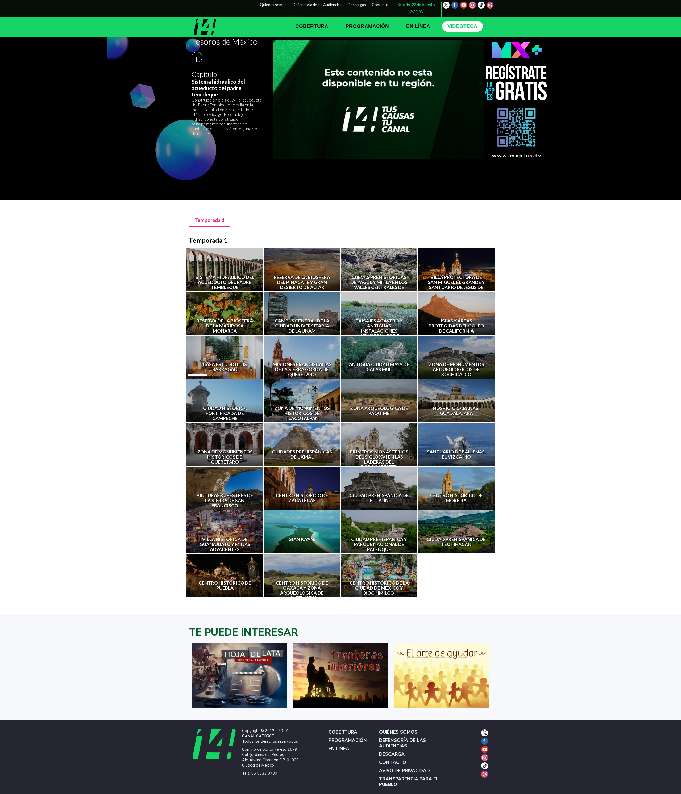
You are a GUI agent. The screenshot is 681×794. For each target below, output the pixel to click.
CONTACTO (392, 762)
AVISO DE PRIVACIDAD (404, 771)
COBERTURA (311, 26)
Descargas (357, 4)
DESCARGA (392, 754)
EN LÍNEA (418, 26)
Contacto (380, 4)
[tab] (209, 220)
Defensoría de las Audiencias (317, 4)
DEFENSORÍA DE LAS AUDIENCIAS (402, 743)
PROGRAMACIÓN (367, 26)
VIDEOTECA (462, 26)
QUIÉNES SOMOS (398, 732)
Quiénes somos (273, 4)
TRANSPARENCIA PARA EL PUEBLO (409, 782)
